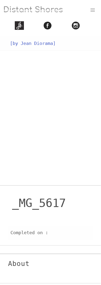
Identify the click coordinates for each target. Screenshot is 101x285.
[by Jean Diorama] (33, 43)
